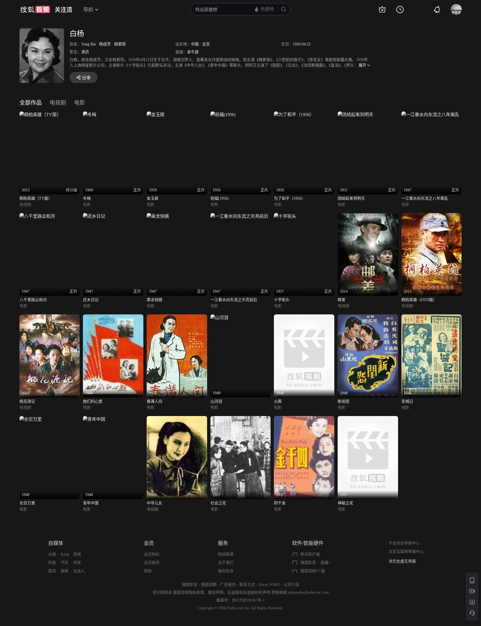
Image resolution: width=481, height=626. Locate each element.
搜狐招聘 (209, 585)
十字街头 (281, 300)
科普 (52, 563)
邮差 (341, 300)
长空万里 (27, 503)
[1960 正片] (89, 114)
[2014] (368, 216)
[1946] (431, 317)
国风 (52, 571)
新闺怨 (343, 401)
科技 (77, 563)
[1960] (113, 317)
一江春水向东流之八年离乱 (424, 198)
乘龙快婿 (154, 300)
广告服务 (228, 585)
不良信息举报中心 (404, 543)
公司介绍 (291, 585)
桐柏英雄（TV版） (35, 198)
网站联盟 (226, 554)
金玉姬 (152, 198)
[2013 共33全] (40, 114)
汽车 (64, 563)
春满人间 (154, 401)
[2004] (49, 317)
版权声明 (216, 592)
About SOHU (269, 585)
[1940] (30, 419)
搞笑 (64, 571)
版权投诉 (226, 571)
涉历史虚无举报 (402, 561)
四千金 (280, 503)
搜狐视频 (35, 9)
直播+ (325, 563)
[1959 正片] (156, 114)
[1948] (304, 317)
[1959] (177, 317)
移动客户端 (310, 554)
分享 (86, 77)
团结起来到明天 (351, 198)
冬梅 (87, 198)
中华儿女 (154, 503)
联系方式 (247, 585)
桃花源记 (27, 401)
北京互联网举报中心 (406, 551)
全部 (52, 554)
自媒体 (55, 543)
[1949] (219, 317)
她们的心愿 (92, 401)
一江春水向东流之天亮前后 (233, 300)
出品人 (79, 571)
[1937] (240, 419)
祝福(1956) (219, 198)
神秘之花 (345, 503)
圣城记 (407, 401)
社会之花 (218, 503)
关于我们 (226, 563)
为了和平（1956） (289, 198)
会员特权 (151, 554)
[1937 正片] (285, 216)
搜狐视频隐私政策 (188, 592)
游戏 (77, 554)
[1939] (177, 419)
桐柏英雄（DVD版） (419, 300)
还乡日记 (91, 300)
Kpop (65, 554)
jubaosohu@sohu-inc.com (308, 592)
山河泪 (216, 401)
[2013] (431, 216)
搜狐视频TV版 (312, 571)
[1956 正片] (222, 114)
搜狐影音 (308, 563)
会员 (149, 543)
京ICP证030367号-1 (248, 600)
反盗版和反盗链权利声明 (248, 592)
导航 (88, 9)
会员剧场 (151, 563)
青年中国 (91, 503)
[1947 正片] (430, 114)
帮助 (148, 571)
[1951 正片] (355, 114)
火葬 (278, 401)
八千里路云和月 (33, 300)
